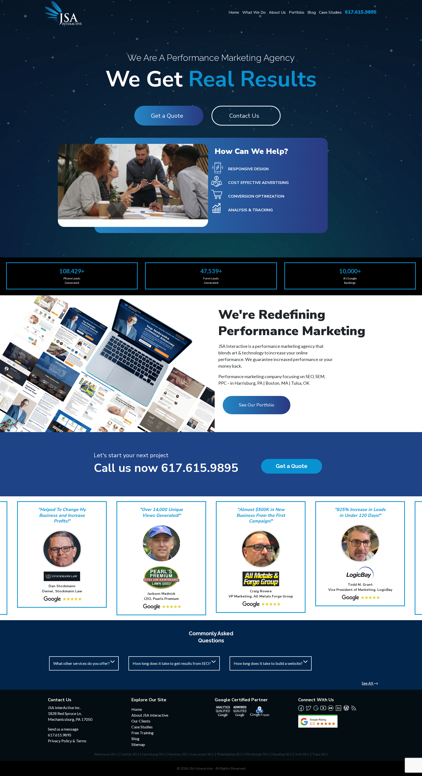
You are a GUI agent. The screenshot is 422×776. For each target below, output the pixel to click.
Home (234, 12)
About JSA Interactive (149, 715)
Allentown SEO (106, 754)
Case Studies (330, 12)
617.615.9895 (361, 12)
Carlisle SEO (129, 754)
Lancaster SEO (202, 754)
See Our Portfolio (256, 405)
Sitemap (138, 744)
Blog (311, 12)
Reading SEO (282, 754)
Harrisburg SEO (154, 754)
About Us (277, 12)
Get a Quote (167, 116)
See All (368, 683)
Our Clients (140, 721)
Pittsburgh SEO (257, 754)
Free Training (142, 732)
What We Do (254, 12)
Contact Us (244, 116)
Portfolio (296, 12)
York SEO (302, 754)
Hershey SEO (178, 754)
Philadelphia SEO (230, 754)
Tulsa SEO (320, 754)
